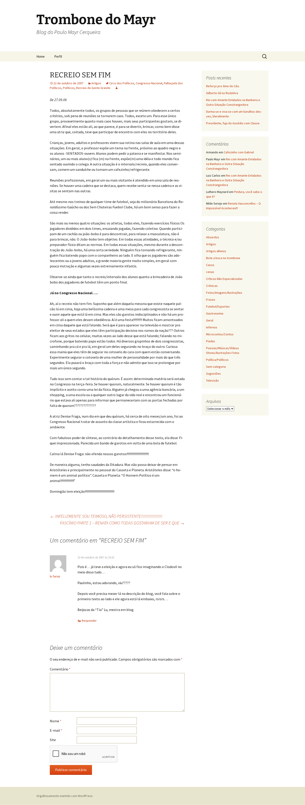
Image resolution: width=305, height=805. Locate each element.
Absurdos (212, 237)
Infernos (211, 327)
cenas (210, 272)
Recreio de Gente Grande (93, 88)
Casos (210, 265)
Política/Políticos (217, 360)
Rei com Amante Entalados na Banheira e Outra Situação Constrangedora (233, 164)
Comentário (60, 669)
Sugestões (213, 374)
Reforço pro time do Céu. (223, 86)
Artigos (96, 83)
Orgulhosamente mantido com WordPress (64, 796)
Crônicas (212, 286)
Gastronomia (214, 313)
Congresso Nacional (149, 83)
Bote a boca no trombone (223, 258)
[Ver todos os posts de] (116, 88)
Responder (89, 621)
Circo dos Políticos (121, 83)
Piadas (210, 341)
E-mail (56, 730)
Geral (209, 320)
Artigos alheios (216, 251)
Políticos (69, 88)
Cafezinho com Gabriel (239, 152)
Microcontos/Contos (220, 334)
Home (40, 56)
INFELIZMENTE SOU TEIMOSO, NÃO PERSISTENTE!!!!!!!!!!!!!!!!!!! (106, 516)
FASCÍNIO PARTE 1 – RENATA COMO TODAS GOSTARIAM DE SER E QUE (122, 523)
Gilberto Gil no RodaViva (222, 93)
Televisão (212, 380)
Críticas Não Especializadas (224, 279)
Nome (55, 721)
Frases (210, 300)
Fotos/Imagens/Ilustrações (224, 293)
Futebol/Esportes (218, 306)
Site (53, 739)
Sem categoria (216, 367)
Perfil (58, 56)
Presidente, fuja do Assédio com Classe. (233, 123)
